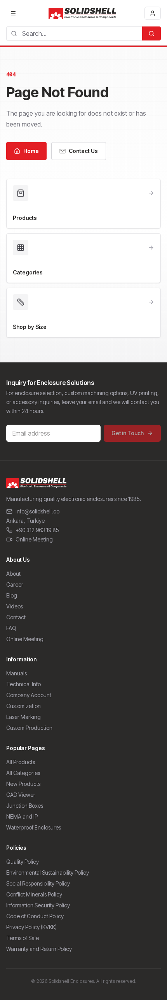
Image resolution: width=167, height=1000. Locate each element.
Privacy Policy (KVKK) (31, 927)
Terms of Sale (22, 938)
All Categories (23, 773)
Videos (14, 606)
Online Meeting (34, 539)
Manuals (16, 673)
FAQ (11, 628)
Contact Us (83, 151)
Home (31, 151)
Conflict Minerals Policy (34, 894)
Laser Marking (23, 717)
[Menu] (13, 13)
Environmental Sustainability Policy (47, 872)
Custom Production (29, 727)
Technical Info (23, 684)
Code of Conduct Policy (35, 916)
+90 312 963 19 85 (37, 530)
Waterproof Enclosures (33, 827)
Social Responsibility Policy (38, 883)
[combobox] (74, 33)
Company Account (28, 695)
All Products (20, 762)
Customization (23, 706)
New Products (23, 783)
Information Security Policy (38, 905)
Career (14, 584)
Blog (11, 595)
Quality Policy (22, 861)
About (13, 573)
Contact (16, 617)
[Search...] (151, 33)
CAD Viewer (20, 794)
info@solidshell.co (37, 511)
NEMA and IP (22, 816)
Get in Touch (127, 433)
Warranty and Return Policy (39, 949)
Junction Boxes (24, 805)
